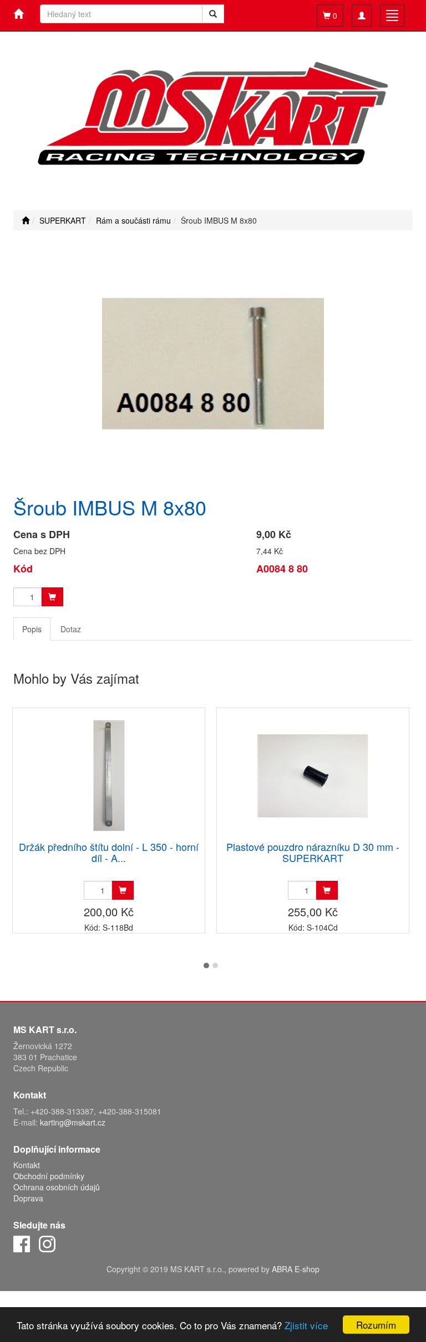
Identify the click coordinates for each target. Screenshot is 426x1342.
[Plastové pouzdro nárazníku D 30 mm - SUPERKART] (312, 775)
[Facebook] (21, 1242)
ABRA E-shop (296, 1268)
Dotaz (70, 628)
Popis (32, 628)
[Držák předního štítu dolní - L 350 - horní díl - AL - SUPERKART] (108, 775)
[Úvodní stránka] (25, 220)
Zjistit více (306, 1325)
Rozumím (376, 1324)
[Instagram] (47, 1242)
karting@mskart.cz (72, 1122)
